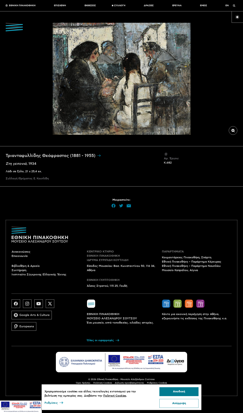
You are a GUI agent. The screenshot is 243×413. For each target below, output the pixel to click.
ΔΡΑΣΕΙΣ (149, 5)
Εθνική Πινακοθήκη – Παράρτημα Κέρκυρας (191, 261)
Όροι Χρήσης (83, 383)
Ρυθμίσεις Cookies (157, 383)
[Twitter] (51, 305)
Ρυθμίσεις (51, 403)
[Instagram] (28, 305)
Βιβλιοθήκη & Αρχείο (25, 266)
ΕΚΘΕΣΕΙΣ (90, 5)
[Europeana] (25, 328)
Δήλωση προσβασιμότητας (129, 383)
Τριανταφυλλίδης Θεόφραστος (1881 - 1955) (51, 155)
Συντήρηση (19, 270)
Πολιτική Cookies (102, 383)
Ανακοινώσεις (21, 252)
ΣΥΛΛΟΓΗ (119, 5)
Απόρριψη (179, 403)
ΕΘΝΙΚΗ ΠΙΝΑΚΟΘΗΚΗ (22, 5)
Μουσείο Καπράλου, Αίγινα (180, 270)
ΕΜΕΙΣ (203, 5)
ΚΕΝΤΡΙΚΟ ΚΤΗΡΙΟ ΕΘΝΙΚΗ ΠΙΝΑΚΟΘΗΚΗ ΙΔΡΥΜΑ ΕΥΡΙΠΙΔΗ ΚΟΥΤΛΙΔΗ (107, 256)
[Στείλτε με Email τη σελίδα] (129, 206)
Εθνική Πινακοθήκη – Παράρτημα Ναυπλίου (191, 266)
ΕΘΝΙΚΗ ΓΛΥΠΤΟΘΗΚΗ (103, 280)
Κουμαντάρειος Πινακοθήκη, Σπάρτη (186, 257)
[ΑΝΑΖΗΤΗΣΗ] (234, 5)
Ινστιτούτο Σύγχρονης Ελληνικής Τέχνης (39, 274)
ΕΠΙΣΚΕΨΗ (60, 5)
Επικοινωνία (20, 256)
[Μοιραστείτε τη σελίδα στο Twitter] (121, 206)
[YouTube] (40, 305)
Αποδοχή (179, 391)
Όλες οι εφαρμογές (100, 340)
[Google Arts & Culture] (33, 316)
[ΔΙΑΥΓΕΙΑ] (175, 362)
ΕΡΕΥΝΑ (177, 5)
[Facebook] (17, 305)
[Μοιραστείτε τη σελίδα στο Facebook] (113, 206)
